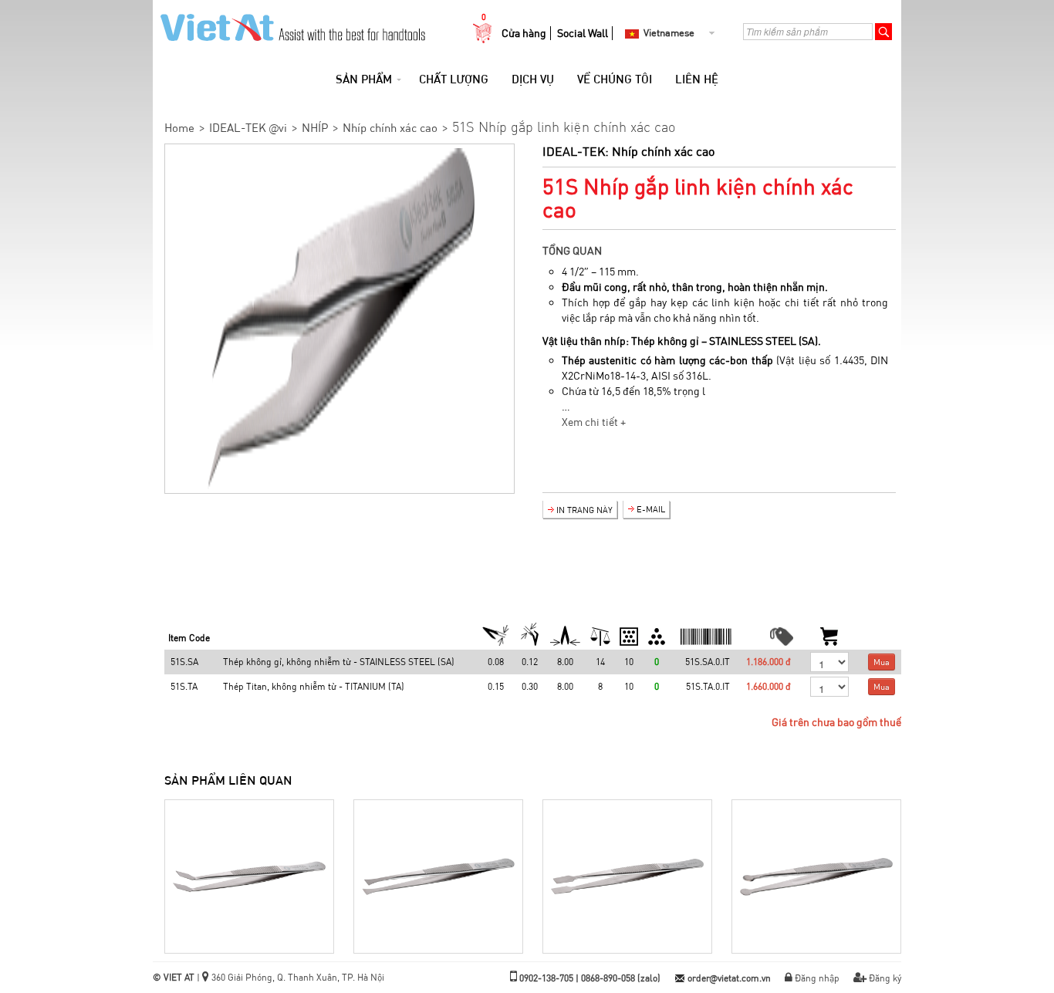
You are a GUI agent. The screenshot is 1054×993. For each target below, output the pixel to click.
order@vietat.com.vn (729, 978)
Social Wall (582, 33)
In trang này (584, 510)
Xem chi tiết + (594, 422)
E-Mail (651, 509)
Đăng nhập (817, 978)
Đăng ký (885, 978)
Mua (881, 662)
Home (179, 127)
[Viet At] (289, 23)
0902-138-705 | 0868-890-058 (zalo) (589, 978)
